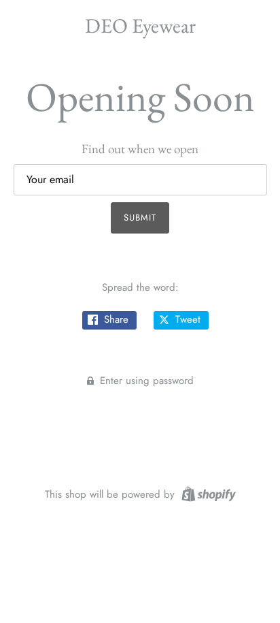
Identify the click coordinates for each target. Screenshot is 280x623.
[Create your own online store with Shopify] (207, 492)
